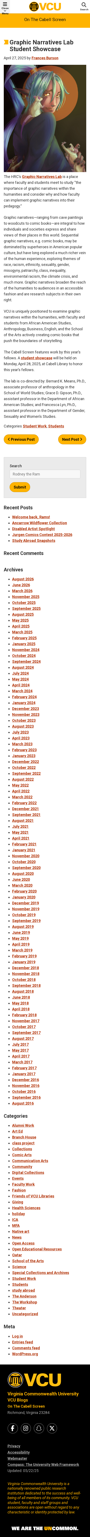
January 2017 (23, 1074)
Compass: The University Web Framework (43, 1464)
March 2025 (22, 632)
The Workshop (24, 1302)
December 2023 (25, 708)
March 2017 (22, 1062)
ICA (15, 1219)
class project (23, 1143)
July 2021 (20, 826)
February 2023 (24, 750)
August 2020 (23, 873)
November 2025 (25, 597)
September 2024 (26, 661)
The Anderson (24, 1296)
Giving (17, 1202)
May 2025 (20, 620)
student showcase (36, 358)
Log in (17, 1336)
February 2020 (24, 891)
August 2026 (23, 579)
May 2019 (20, 938)
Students (56, 426)
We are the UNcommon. (45, 1528)
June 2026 (21, 585)
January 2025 (23, 644)
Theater (19, 1308)
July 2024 (20, 673)
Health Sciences (26, 1208)
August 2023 (23, 726)
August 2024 (23, 667)
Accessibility (19, 1452)
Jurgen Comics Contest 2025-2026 (42, 534)
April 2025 (21, 626)
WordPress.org (25, 1354)
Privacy (14, 1446)
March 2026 (22, 591)
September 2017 (26, 1032)
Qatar (17, 1255)
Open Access (23, 1243)
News (17, 1237)
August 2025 (23, 614)
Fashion (19, 1190)
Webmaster (17, 1458)
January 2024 (23, 703)
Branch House (24, 1137)
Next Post (71, 439)
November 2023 (25, 714)
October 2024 (24, 655)
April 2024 (21, 685)
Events (18, 1178)
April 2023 (21, 738)
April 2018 (21, 1009)
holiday (18, 1214)
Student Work (35, 426)
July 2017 (20, 1044)
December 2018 (25, 968)
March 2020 (22, 885)
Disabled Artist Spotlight (33, 529)
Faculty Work (23, 1184)
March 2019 (22, 950)
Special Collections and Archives (40, 1272)
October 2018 (24, 979)
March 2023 (22, 744)
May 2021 (20, 832)
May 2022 (20, 785)
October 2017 (24, 1027)
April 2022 (21, 791)
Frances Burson (45, 58)
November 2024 (25, 650)
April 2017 (21, 1056)
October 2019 (24, 915)
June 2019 (21, 932)
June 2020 (21, 879)
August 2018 (23, 991)
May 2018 (20, 1003)
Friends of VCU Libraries (33, 1196)
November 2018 (25, 974)
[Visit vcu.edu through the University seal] (45, 1381)
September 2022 (26, 773)
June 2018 (21, 997)
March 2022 (22, 797)
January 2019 (23, 962)
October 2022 (24, 767)
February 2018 (24, 1015)
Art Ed (17, 1131)
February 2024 (24, 697)
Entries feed (22, 1342)
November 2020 (25, 856)
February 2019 (24, 956)
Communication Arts (30, 1161)
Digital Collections (28, 1172)
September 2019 (26, 920)
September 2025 (26, 608)
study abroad (23, 1290)
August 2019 (23, 926)
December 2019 (25, 903)
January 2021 (23, 850)
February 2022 (24, 803)
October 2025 (24, 602)
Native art (20, 1231)
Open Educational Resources (37, 1249)
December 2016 (25, 1080)
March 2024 (22, 691)
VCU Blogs (18, 1400)
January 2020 (23, 897)
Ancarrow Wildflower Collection (39, 523)
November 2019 (25, 909)
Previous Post (22, 439)
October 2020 (24, 862)
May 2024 (20, 679)
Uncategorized (25, 1314)
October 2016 (24, 1091)
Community (22, 1166)
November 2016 (25, 1085)
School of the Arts (28, 1261)
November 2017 (25, 1021)
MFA (16, 1225)
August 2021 (23, 820)
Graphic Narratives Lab (42, 176)
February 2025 (24, 638)
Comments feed (26, 1348)
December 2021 (25, 809)
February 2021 (24, 844)
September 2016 (26, 1097)
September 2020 (26, 867)
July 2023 (20, 732)
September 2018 (26, 985)
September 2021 (26, 814)
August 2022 (23, 779)
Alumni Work (23, 1125)
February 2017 (24, 1068)
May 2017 (20, 1050)
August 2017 (23, 1038)
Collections (22, 1149)
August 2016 (23, 1103)
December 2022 (25, 761)
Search (16, 466)
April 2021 (21, 838)
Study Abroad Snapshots (33, 540)
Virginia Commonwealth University (43, 1393)
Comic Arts (22, 1155)
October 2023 (24, 720)
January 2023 (23, 756)
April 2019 (21, 944)
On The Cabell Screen (45, 19)
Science (19, 1267)
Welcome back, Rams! (31, 517)
